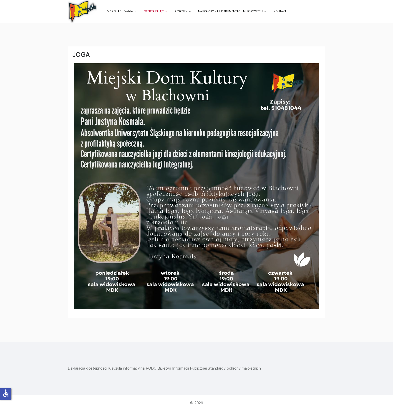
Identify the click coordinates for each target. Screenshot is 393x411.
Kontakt (280, 11)
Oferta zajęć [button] (154, 11)
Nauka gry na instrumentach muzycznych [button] (230, 11)
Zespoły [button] (181, 11)
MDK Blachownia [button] (120, 11)
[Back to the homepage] (82, 11)
